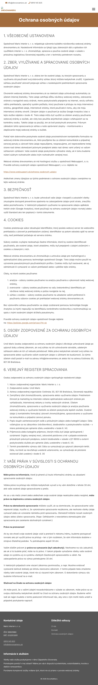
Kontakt (54, 630)
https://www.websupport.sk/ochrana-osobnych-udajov (30, 172)
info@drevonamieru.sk (17, 3)
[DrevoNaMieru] (8, 9)
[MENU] (94, 9)
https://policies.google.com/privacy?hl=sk (27, 323)
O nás (53, 626)
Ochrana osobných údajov (62, 634)
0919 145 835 (36, 3)
